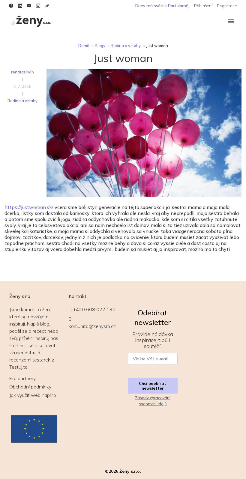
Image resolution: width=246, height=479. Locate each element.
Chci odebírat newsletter (152, 386)
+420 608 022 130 (94, 309)
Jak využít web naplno (32, 395)
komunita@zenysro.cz (92, 326)
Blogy (100, 45)
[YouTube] (29, 6)
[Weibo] (47, 6)
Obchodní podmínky (30, 387)
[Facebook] (11, 6)
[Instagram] (38, 6)
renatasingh (22, 72)
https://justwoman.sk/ (28, 207)
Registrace (227, 5)
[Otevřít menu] (231, 21)
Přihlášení (203, 5)
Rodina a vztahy (126, 45)
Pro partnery (22, 378)
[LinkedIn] (20, 6)
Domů (83, 45)
